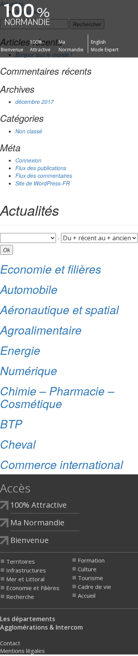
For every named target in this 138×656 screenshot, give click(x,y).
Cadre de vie (94, 586)
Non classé (28, 131)
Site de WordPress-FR (42, 183)
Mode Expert (104, 49)
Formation (91, 560)
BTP (11, 423)
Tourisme (90, 578)
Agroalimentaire (41, 329)
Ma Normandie (37, 522)
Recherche (20, 596)
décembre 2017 (34, 101)
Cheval (18, 444)
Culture (87, 569)
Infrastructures (26, 570)
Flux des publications (40, 168)
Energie (20, 350)
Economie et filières (50, 269)
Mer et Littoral (25, 579)
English (98, 42)
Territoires (20, 561)
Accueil (86, 595)
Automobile (29, 289)
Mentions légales (22, 650)
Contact (10, 643)
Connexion (28, 160)
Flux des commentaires (43, 175)
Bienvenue (12, 49)
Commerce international (61, 464)
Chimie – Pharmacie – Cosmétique (57, 397)
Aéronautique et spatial (59, 309)
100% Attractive (38, 505)
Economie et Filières (32, 588)
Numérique (28, 370)
